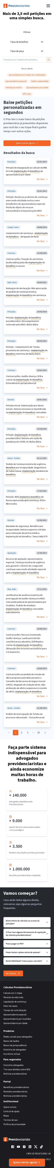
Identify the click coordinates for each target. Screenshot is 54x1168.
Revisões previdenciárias (15, 1091)
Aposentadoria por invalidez (17, 1019)
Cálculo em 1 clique (12, 993)
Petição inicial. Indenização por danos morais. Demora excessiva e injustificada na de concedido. (26, 409)
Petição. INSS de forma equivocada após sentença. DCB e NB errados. (26, 500)
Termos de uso (10, 1120)
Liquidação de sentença (14, 1001)
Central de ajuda (11, 1111)
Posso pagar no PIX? (15, 943)
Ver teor (41, 179)
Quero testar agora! (25, 1162)
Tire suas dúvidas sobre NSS (16, 1069)
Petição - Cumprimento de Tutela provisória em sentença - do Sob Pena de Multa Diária (27, 350)
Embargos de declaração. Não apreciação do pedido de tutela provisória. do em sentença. (26, 292)
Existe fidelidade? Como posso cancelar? (24, 961)
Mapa (6, 1115)
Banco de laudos (11, 1041)
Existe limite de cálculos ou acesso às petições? (22, 922)
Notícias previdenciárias (15, 1073)
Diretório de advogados (14, 1049)
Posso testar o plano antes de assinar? (23, 952)
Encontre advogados (13, 1065)
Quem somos (9, 1107)
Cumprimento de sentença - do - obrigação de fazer (27, 235)
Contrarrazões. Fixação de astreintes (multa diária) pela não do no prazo (25, 262)
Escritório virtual (11, 1054)
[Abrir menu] (48, 5)
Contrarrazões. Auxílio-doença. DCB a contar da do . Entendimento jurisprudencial (24, 380)
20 (38, 732)
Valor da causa (10, 1006)
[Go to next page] (44, 732)
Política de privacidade (14, 1124)
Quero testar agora (25, 143)
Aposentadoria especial (14, 1014)
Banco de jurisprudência (15, 1045)
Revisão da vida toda (13, 997)
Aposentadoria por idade (15, 1023)
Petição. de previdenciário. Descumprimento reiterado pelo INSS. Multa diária (23, 321)
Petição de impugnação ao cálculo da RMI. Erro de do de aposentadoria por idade (26, 171)
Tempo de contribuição (14, 1010)
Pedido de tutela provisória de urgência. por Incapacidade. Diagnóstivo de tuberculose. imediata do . (27, 469)
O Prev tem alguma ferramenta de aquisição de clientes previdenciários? (26, 934)
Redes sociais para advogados (17, 1036)
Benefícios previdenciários (16, 1087)
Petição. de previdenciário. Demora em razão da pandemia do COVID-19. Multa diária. (24, 438)
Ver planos (11, 973)
